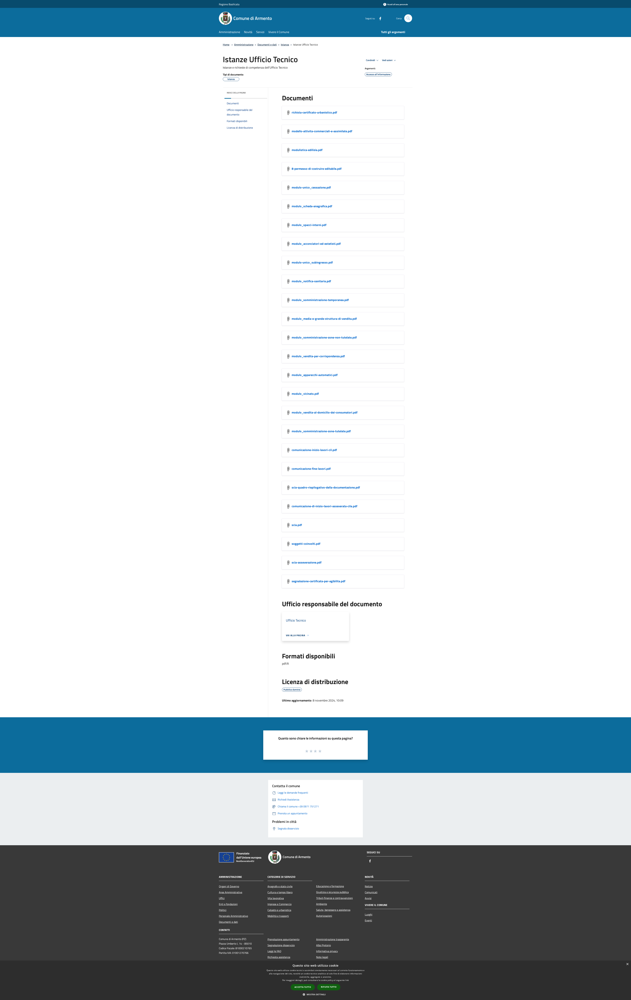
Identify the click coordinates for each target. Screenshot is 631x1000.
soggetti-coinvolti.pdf (306, 543)
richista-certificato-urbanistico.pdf (314, 112)
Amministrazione (243, 45)
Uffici (222, 898)
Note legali (322, 957)
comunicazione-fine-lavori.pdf (311, 468)
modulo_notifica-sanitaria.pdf (311, 281)
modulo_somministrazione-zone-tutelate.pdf (321, 431)
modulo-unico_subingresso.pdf (312, 262)
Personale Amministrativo (233, 916)
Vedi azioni (387, 60)
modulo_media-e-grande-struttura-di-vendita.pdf (324, 318)
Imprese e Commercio (280, 904)
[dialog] (315, 980)
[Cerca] (408, 18)
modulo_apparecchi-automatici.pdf (315, 375)
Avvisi (368, 898)
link (347, 980)
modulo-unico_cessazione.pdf (311, 187)
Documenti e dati (267, 45)
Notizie (369, 886)
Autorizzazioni (324, 916)
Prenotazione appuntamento (283, 939)
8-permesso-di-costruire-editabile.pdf (316, 168)
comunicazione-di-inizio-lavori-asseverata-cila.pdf (324, 506)
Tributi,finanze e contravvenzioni (334, 898)
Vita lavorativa (276, 898)
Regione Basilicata (229, 4)
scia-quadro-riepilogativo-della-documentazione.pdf (326, 487)
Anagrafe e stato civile (280, 886)
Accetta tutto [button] (302, 987)
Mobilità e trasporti (278, 916)
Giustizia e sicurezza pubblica (332, 892)
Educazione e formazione (330, 886)
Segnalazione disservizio (281, 945)
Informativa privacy (327, 951)
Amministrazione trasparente (332, 939)
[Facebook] (379, 18)
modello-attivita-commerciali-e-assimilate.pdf (322, 131)
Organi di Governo (229, 886)
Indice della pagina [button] (236, 92)
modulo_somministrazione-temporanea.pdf (320, 300)
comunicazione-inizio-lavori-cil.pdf (314, 450)
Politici (222, 910)
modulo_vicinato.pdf (305, 393)
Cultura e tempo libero (280, 892)
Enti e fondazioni (228, 904)
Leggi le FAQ (274, 951)
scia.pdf (297, 525)
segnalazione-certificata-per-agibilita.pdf (318, 581)
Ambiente (321, 904)
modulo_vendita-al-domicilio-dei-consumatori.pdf (324, 412)
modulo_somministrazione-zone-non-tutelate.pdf (324, 337)
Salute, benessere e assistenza (333, 910)
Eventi (368, 920)
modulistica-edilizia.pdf (307, 150)
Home (226, 45)
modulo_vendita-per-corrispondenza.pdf (318, 356)
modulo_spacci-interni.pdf (309, 225)
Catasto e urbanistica (279, 910)
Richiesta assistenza (279, 957)
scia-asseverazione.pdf (306, 562)
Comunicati (371, 892)
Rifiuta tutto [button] (329, 987)
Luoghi (368, 914)
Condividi (370, 60)
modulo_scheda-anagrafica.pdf (312, 206)
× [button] (627, 964)
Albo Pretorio (323, 945)
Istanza (285, 45)
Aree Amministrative (230, 892)
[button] (315, 994)
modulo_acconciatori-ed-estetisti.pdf (316, 243)
